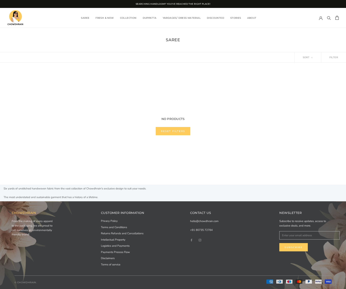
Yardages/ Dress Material (182, 17)
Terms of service (110, 264)
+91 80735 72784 (201, 230)
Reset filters (173, 131)
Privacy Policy (109, 221)
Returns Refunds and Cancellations (122, 233)
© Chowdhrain (25, 282)
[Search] (329, 18)
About (251, 17)
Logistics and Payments (115, 246)
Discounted (215, 17)
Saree (85, 17)
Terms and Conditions (114, 227)
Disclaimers (108, 258)
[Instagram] (200, 240)
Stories (235, 17)
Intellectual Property (113, 239)
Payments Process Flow (115, 252)
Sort (306, 57)
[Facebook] (191, 240)
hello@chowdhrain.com (204, 221)
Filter (333, 57)
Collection (128, 17)
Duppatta (150, 17)
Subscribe (294, 247)
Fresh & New (105, 17)
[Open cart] (337, 18)
